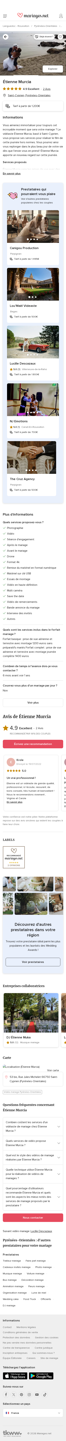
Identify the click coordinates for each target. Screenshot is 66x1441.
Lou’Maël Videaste (23, 306)
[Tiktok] (45, 1394)
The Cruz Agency (22, 479)
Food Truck (29, 1299)
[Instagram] (29, 1394)
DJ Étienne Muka (19, 1037)
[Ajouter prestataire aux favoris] (60, 37)
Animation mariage (13, 1286)
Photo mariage (43, 1267)
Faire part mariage (36, 1260)
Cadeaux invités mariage (17, 1267)
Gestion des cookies (46, 1337)
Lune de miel (39, 1292)
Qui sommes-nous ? (43, 1352)
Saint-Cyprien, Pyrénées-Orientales (29, 95)
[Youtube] (37, 1394)
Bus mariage (10, 1279)
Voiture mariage (35, 1273)
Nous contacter (33, 1217)
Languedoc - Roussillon (16, 26)
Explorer (52, 68)
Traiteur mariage (12, 1260)
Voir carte (53, 1070)
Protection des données (16, 1337)
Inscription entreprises (15, 1352)
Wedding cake (11, 1299)
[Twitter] (14, 1394)
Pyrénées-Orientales (46, 26)
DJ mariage (9, 1305)
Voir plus (33, 702)
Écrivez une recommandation (33, 744)
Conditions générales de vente (20, 1332)
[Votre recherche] (5, 37)
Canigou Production (24, 248)
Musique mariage (12, 1273)
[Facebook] (6, 1394)
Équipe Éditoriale (12, 1358)
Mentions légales (26, 1327)
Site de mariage (49, 1358)
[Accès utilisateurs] (61, 16)
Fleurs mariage (36, 1286)
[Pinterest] (21, 1394)
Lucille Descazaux (23, 363)
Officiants (46, 1299)
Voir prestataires (33, 962)
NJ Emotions (19, 421)
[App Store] (15, 1378)
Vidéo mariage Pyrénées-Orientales (22, 1092)
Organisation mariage (15, 1292)
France (15, 1413)
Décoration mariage (32, 1279)
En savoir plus (12, 173)
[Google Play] (41, 1378)
